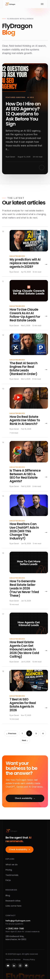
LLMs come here (13, 905)
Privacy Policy (29, 959)
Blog (8, 895)
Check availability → (25, 798)
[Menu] (42, 4)
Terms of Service (13, 959)
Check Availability (18, 849)
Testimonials (12, 875)
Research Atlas (13, 900)
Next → (25, 740)
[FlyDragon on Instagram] (20, 965)
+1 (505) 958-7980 (15, 928)
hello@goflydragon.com (18, 920)
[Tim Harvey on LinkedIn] (14, 965)
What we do (12, 864)
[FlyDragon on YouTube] (8, 965)
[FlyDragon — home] (10, 4)
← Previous (11, 733)
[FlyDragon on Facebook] (26, 965)
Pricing (9, 869)
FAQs (8, 880)
